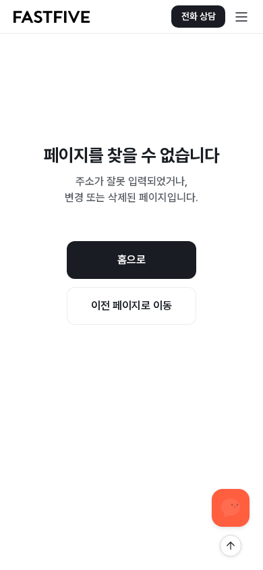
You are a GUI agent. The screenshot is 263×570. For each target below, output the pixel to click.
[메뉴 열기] (241, 17)
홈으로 (131, 259)
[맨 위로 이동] (230, 545)
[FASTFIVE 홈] (51, 17)
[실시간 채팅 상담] (231, 508)
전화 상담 (198, 16)
